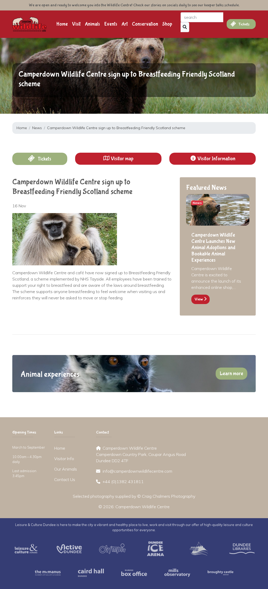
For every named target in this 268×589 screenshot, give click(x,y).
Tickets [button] (44, 159)
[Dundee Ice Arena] (155, 548)
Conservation (145, 24)
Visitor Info (64, 458)
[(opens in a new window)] (26, 548)
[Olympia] (112, 548)
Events (110, 24)
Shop (167, 24)
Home (62, 24)
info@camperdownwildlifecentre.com (137, 471)
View (199, 299)
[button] (118, 159)
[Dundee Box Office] (134, 572)
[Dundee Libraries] (242, 548)
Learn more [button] (231, 373)
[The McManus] (47, 572)
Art (124, 24)
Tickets (243, 24)
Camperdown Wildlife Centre (142, 506)
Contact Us (64, 479)
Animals (92, 24)
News (37, 127)
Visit (76, 24)
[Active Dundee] (69, 548)
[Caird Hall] (91, 572)
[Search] (185, 27)
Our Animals (65, 469)
